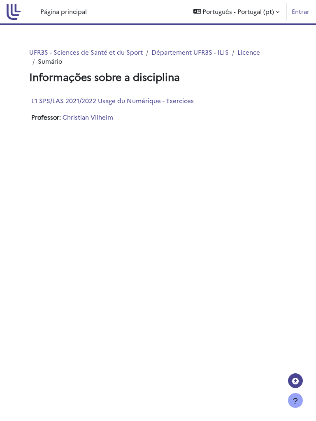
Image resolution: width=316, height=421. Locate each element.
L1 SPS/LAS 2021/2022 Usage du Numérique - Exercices (112, 100)
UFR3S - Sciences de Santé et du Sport (86, 52)
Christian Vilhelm (88, 117)
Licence (248, 52)
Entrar (300, 11)
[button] (236, 11)
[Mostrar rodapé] (295, 400)
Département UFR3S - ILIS (190, 52)
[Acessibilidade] (295, 380)
